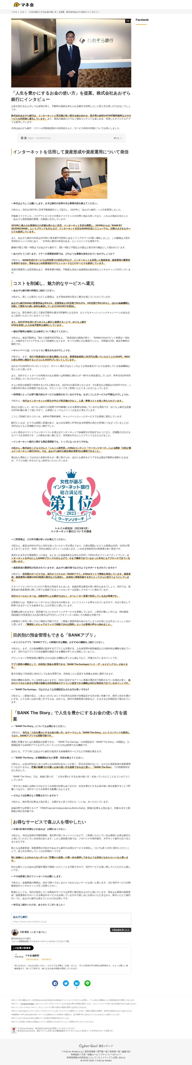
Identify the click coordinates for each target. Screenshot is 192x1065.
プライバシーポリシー (110, 1054)
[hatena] (77, 983)
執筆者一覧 (115, 1051)
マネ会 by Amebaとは (72, 1051)
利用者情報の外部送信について (81, 1057)
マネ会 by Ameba (27, 1004)
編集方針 (126, 1051)
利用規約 (75, 1054)
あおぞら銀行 (20, 916)
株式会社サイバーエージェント (69, 1031)
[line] (87, 983)
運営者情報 (90, 1051)
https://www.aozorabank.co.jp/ (30, 921)
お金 (22, 12)
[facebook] (55, 983)
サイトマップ (104, 1057)
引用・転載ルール (89, 1054)
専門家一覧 (102, 1051)
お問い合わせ (119, 1057)
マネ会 (14, 12)
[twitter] (66, 983)
